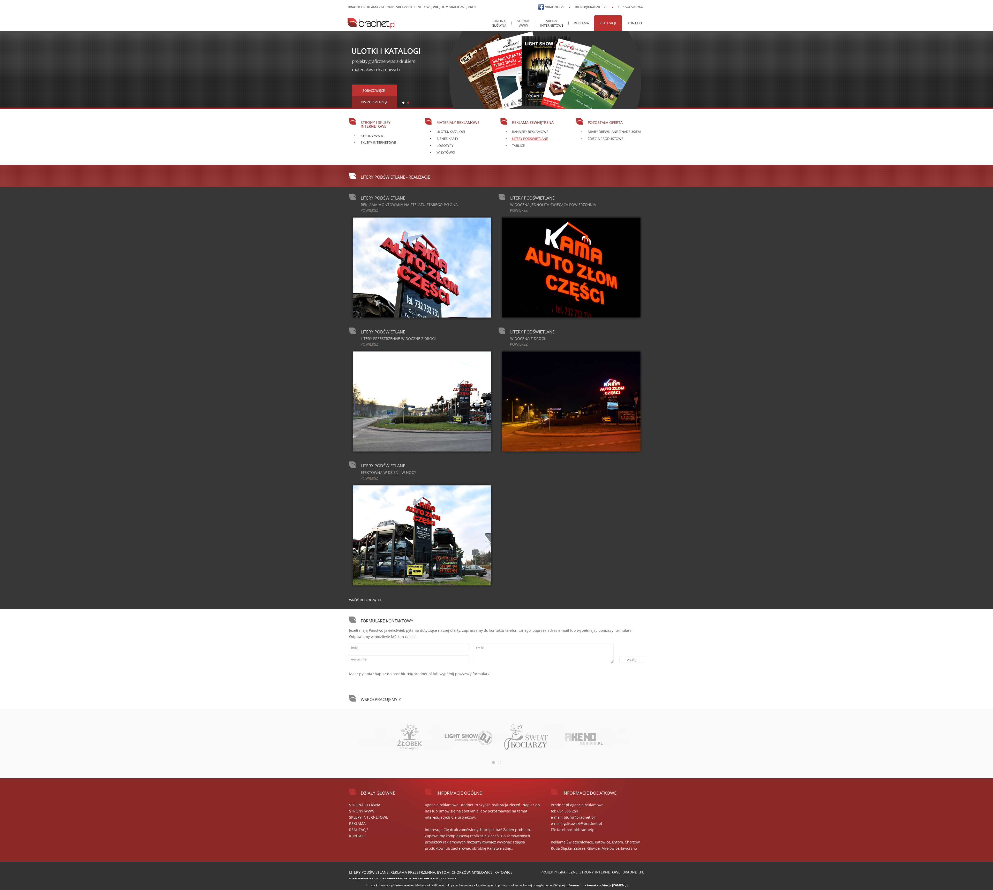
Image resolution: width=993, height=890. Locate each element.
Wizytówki (446, 152)
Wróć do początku (365, 600)
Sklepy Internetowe (378, 142)
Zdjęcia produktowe (605, 138)
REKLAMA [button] (581, 23)
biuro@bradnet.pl (591, 7)
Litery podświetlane (530, 138)
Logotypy (445, 145)
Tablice (518, 145)
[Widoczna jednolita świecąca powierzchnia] (571, 267)
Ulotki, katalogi (451, 131)
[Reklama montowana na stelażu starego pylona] (422, 267)
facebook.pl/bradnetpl (576, 829)
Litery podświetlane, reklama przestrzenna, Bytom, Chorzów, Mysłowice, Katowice (431, 872)
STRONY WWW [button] (523, 23)
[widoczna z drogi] (571, 401)
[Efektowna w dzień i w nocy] (422, 535)
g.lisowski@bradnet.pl (583, 823)
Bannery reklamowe (530, 131)
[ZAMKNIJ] (620, 885)
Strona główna (499, 23)
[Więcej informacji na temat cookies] (581, 885)
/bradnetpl (555, 7)
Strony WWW (372, 135)
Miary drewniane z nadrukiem (614, 131)
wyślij (631, 659)
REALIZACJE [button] (608, 23)
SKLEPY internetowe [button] (551, 23)
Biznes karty (447, 138)
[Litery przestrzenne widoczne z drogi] (422, 401)
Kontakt (634, 23)
